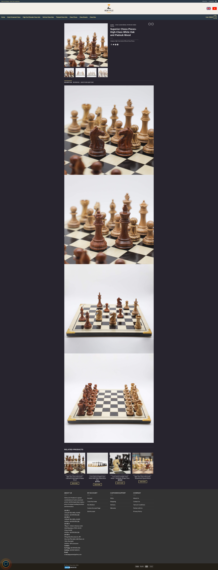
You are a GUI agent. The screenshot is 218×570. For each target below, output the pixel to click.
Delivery (112, 505)
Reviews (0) (76, 82)
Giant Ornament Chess (13, 17)
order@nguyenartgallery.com (72, 554)
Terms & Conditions (139, 505)
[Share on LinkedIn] (117, 44)
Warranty (113, 508)
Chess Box (93, 17)
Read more (75, 483)
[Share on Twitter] (113, 44)
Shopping (113, 501)
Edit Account (91, 511)
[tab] (68, 82)
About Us (204, 1)
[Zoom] (66, 64)
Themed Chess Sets (61, 17)
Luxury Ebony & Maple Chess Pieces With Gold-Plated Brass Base (97, 478)
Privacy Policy (137, 511)
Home (3, 17)
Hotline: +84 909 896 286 (71, 515)
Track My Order (92, 501)
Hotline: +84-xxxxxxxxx (71, 543)
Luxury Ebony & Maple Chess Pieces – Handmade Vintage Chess (120, 477)
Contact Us (211, 1)
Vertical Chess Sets (48, 17)
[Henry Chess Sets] (109, 8)
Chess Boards (84, 17)
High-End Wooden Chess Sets (31, 17)
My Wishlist (91, 505)
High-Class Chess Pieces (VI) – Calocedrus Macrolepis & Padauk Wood (75, 478)
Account (89, 498)
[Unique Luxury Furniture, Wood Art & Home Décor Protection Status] (70, 567)
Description (68, 82)
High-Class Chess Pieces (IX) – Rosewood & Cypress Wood (142, 477)
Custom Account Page (93, 508)
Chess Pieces (73, 17)
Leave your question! (87, 82)
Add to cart (120, 482)
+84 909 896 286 (75, 548)
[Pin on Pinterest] (115, 44)
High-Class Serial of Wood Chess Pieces (123, 25)
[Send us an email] (215, 1)
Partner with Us (137, 508)
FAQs (112, 498)
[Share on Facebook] (111, 44)
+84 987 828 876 (74, 550)
